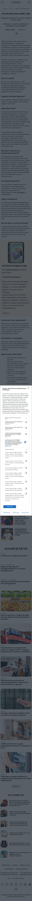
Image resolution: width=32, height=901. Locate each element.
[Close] (28, 388)
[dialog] (16, 450)
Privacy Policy (25, 512)
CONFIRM (10, 506)
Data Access (16, 512)
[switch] (25, 422)
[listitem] (16, 418)
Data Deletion (6, 512)
